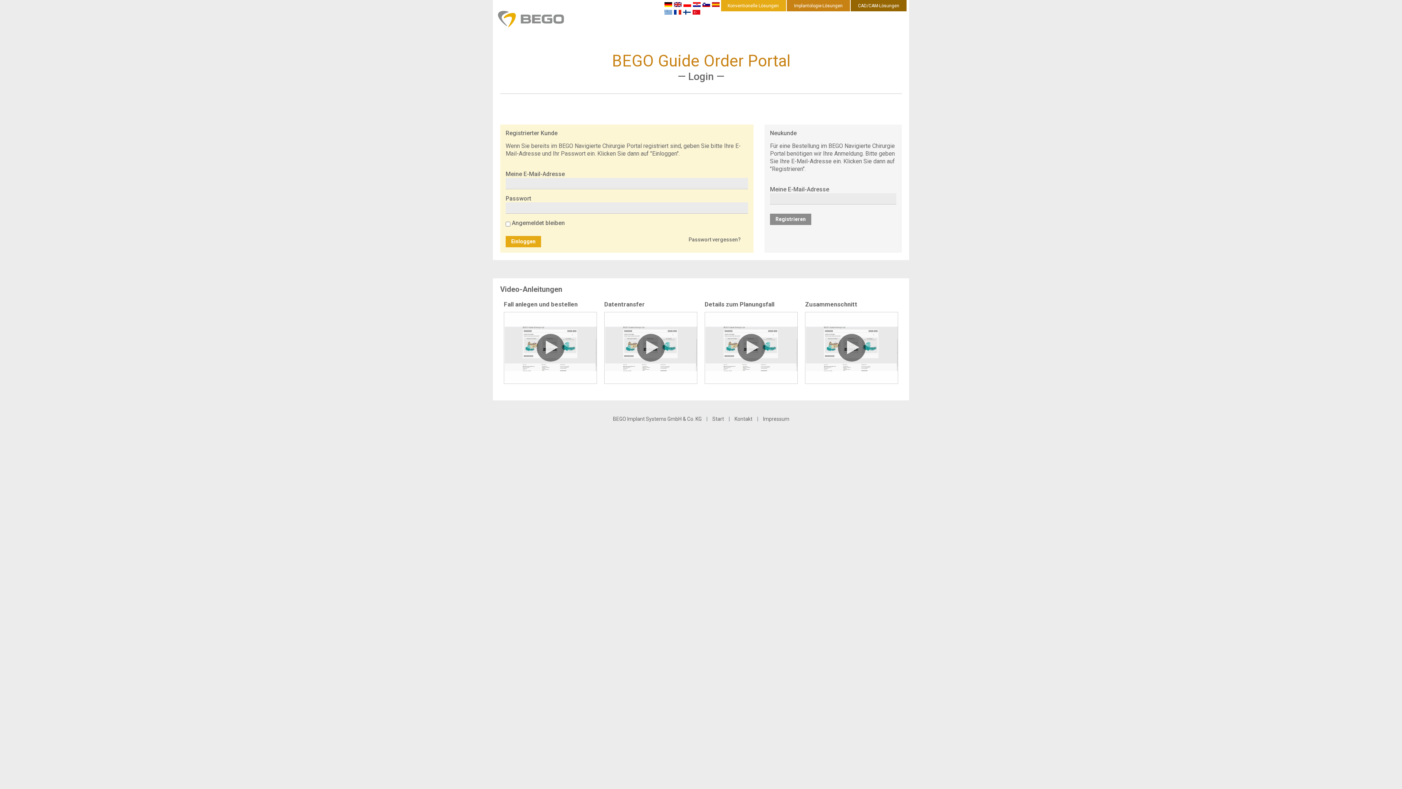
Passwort (518, 198)
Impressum (776, 419)
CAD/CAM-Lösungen (878, 5)
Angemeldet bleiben (538, 223)
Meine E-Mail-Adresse (535, 174)
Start (718, 419)
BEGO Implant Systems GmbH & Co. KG (657, 419)
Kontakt (743, 419)
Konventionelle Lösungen (753, 5)
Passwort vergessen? (715, 240)
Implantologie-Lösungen (818, 5)
